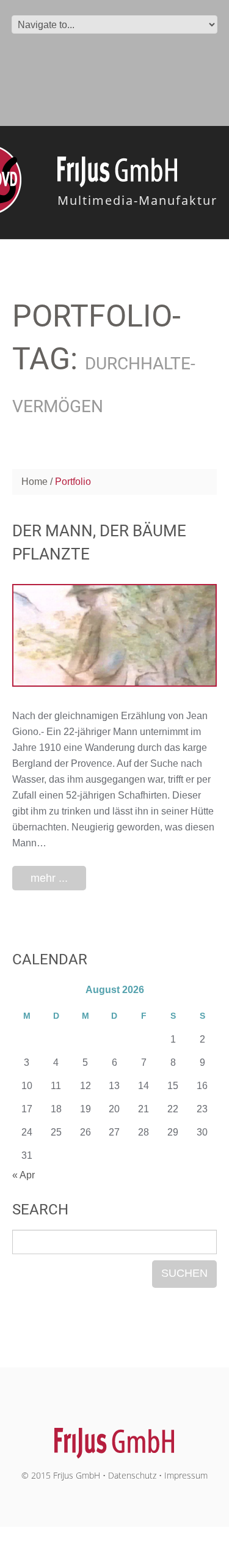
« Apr (23, 1175)
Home (34, 481)
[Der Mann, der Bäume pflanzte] (114, 635)
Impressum (186, 1475)
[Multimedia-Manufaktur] (114, 1437)
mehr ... (49, 878)
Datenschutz (132, 1475)
